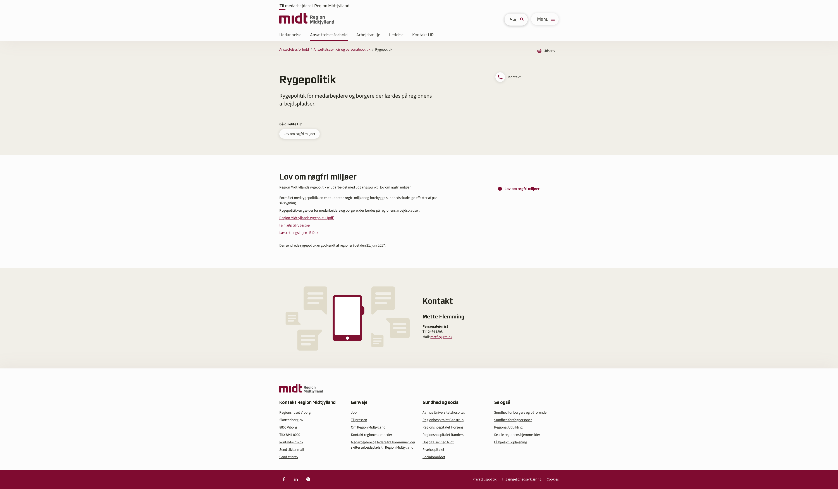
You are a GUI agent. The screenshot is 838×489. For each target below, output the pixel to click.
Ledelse (396, 34)
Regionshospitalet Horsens (442, 427)
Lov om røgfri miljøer (299, 134)
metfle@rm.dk (441, 337)
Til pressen (359, 420)
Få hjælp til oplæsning (510, 442)
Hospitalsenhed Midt (438, 442)
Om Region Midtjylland (368, 427)
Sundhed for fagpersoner (513, 420)
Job (354, 412)
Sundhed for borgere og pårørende (520, 412)
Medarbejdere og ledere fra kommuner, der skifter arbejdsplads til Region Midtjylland (383, 445)
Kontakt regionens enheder (371, 434)
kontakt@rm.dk (291, 442)
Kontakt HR (423, 34)
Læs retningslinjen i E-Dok (298, 232)
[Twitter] (308, 479)
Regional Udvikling (508, 427)
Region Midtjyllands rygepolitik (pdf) (306, 218)
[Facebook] (283, 479)
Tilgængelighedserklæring (521, 479)
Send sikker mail (291, 449)
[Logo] (306, 19)
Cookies (553, 479)
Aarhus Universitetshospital (443, 412)
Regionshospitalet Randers (443, 434)
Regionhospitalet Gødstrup (443, 420)
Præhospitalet (433, 449)
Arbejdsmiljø (368, 34)
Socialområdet (433, 457)
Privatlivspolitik (484, 479)
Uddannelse (290, 34)
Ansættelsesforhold (329, 34)
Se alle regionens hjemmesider (517, 434)
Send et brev (288, 457)
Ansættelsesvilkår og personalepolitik (342, 49)
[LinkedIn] (296, 479)
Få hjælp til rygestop (294, 225)
